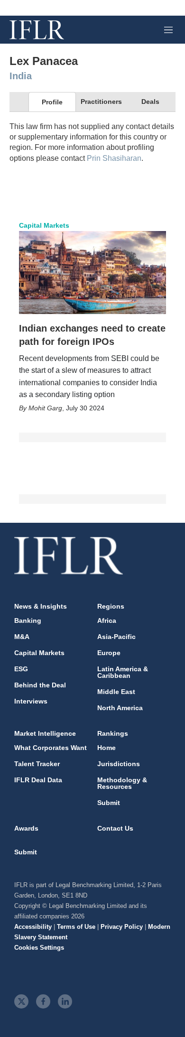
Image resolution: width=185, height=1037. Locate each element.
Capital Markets (44, 225)
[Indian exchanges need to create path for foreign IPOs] (92, 272)
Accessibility (33, 926)
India (20, 76)
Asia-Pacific (116, 636)
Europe (108, 652)
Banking (27, 620)
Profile (52, 102)
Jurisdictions (118, 763)
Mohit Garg (45, 408)
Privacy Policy (122, 926)
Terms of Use (76, 926)
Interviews (30, 701)
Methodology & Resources (122, 783)
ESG (21, 669)
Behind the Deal (40, 685)
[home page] (36, 29)
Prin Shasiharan (114, 158)
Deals (150, 101)
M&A (21, 636)
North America (120, 707)
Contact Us (115, 828)
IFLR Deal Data (38, 780)
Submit (108, 802)
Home (106, 747)
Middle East (116, 691)
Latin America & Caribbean (122, 672)
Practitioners (101, 101)
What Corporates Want (50, 747)
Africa (106, 620)
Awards (26, 828)
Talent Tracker (37, 763)
